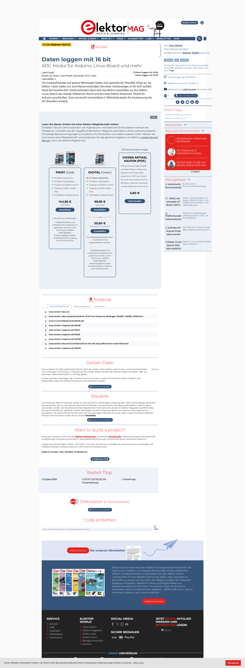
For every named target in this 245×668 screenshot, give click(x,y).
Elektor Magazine (92, 630)
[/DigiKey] (57, 479)
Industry (106, 38)
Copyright (54, 630)
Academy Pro (135, 38)
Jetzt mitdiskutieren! (188, 96)
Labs (149, 38)
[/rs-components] (98, 481)
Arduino (168, 60)
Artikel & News (87, 38)
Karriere (87, 644)
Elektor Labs (89, 633)
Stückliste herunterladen (100, 420)
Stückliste (91, 415)
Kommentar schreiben (101, 510)
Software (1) (100, 306)
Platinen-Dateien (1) (82, 306)
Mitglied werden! (189, 22)
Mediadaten (56, 634)
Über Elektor (90, 627)
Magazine (68, 38)
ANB (51, 627)
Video (120, 38)
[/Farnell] (138, 479)
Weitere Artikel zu (178, 114)
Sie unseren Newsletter (97, 550)
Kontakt (53, 624)
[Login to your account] (202, 22)
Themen (53, 38)
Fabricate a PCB (101, 459)
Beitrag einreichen (93, 640)
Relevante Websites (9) (59, 306)
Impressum (56, 637)
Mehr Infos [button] (138, 663)
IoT (177, 60)
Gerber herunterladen (100, 387)
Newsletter (164, 38)
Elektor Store (90, 637)
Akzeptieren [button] (233, 663)
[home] (44, 38)
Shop (177, 38)
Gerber (184, 60)
